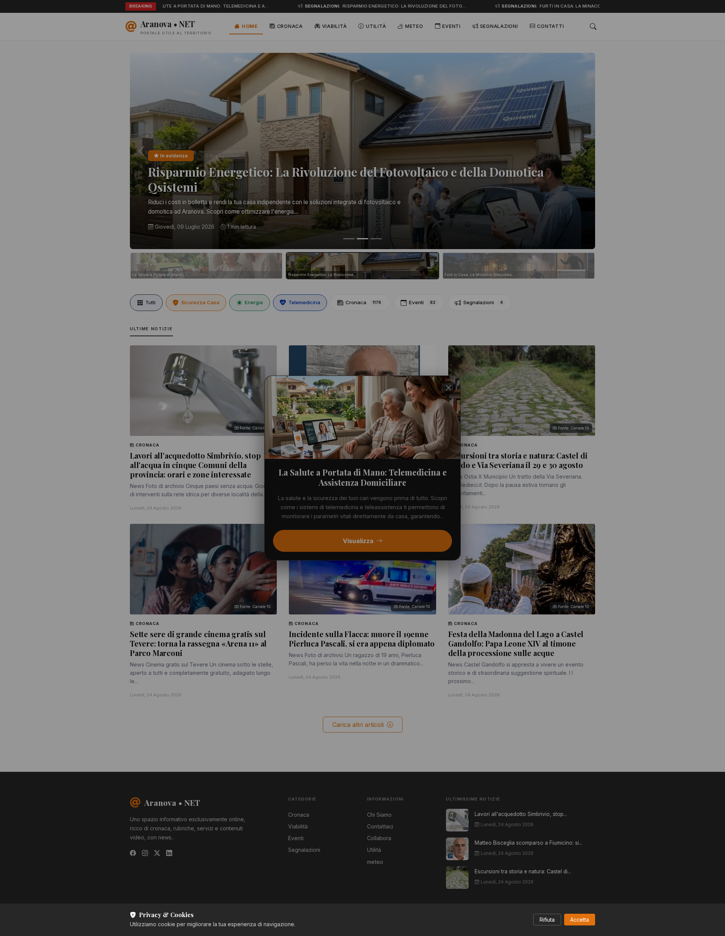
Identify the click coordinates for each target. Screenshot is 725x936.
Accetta (579, 919)
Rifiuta (547, 919)
